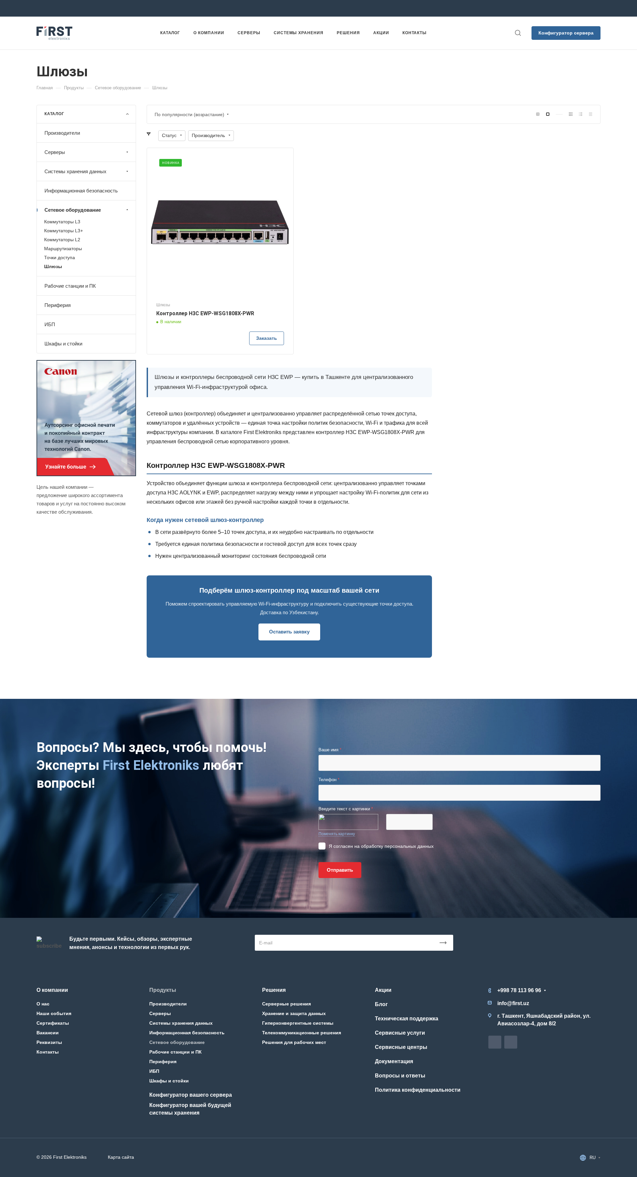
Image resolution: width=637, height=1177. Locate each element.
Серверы (54, 152)
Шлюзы (53, 266)
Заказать (266, 338)
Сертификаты (52, 1023)
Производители (62, 133)
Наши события (53, 1013)
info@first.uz (240, 8)
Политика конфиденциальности (417, 1090)
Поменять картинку (336, 834)
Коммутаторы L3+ (63, 230)
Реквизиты (49, 1042)
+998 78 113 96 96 (147, 8)
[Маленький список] (538, 114)
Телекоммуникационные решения (301, 1032)
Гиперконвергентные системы (297, 1023)
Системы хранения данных (75, 171)
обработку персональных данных (397, 846)
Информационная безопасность (81, 190)
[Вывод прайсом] (591, 114)
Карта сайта (121, 1157)
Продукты (162, 990)
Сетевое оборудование (72, 210)
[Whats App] (355, 8)
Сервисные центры (401, 1047)
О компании (52, 990)
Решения (274, 990)
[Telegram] (343, 8)
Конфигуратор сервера (566, 33)
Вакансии (47, 1032)
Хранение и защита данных (294, 1013)
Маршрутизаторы (63, 248)
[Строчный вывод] (581, 114)
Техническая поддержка (406, 1018)
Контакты (47, 1052)
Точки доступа (59, 257)
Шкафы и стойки (63, 343)
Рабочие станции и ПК (70, 286)
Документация (394, 1061)
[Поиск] (518, 33)
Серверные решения (286, 1003)
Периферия (57, 305)
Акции (383, 990)
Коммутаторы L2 (62, 239)
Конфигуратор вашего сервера (190, 1095)
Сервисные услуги (400, 1033)
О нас (42, 1003)
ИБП (49, 324)
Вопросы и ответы (400, 1075)
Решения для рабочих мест (294, 1042)
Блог (381, 1004)
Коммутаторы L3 (62, 221)
